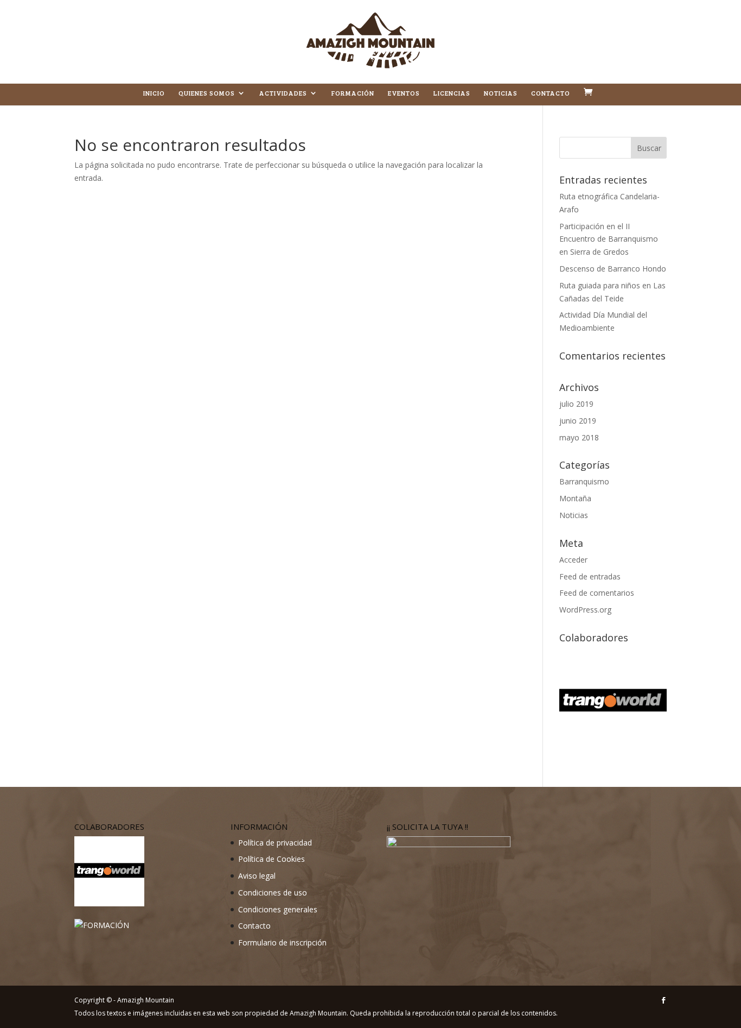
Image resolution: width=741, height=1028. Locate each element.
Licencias (451, 93)
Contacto (550, 93)
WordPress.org (585, 609)
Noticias (501, 93)
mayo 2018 (579, 437)
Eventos (404, 93)
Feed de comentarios (596, 593)
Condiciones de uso (272, 892)
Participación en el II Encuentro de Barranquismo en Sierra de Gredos (608, 239)
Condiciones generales (277, 909)
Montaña (575, 498)
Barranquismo (584, 481)
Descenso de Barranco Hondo (612, 268)
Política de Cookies (271, 859)
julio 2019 (576, 404)
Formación (352, 93)
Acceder (573, 559)
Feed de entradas (590, 576)
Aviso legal (257, 876)
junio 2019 (577, 420)
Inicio (154, 93)
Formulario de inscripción (282, 942)
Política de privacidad (275, 842)
